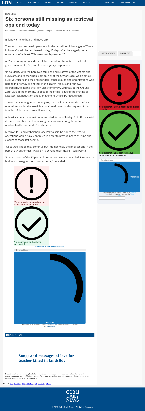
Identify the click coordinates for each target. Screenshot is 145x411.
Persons (29, 383)
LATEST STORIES (108, 53)
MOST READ (125, 53)
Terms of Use (53, 324)
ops (23, 383)
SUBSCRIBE (134, 177)
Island (48, 2)
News (19, 2)
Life (97, 2)
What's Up (109, 2)
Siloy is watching (128, 2)
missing (17, 383)
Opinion (73, 2)
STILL (41, 383)
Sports (86, 2)
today (48, 383)
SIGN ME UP (49, 322)
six (36, 383)
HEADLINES (10, 14)
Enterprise (33, 2)
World (60, 2)
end (11, 383)
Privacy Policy (51, 326)
